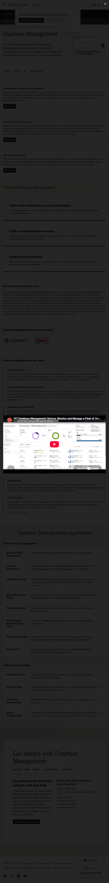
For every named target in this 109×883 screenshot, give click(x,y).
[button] (105, 4)
